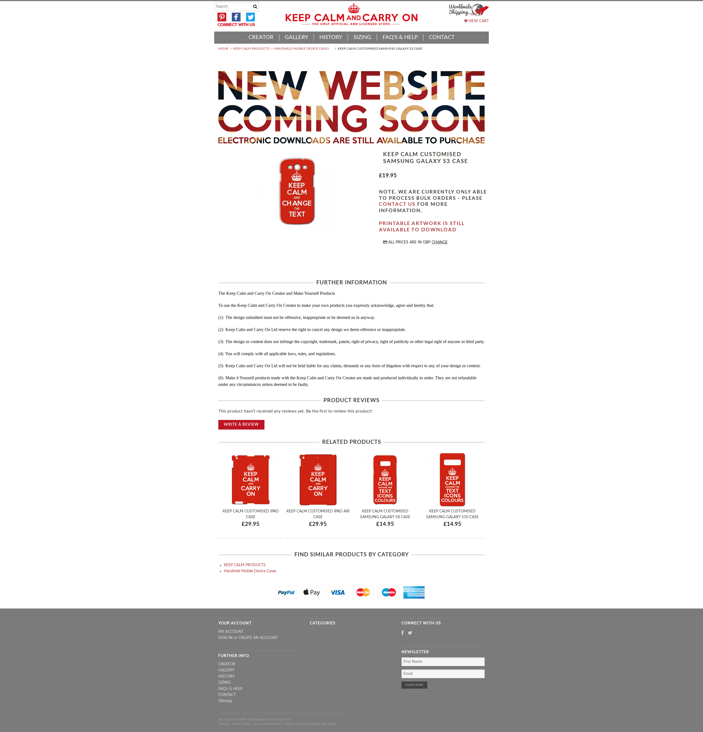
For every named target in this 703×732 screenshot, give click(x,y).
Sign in (225, 638)
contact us (397, 204)
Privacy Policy (240, 723)
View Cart (478, 21)
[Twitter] (410, 633)
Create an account (258, 638)
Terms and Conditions (267, 723)
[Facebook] (402, 633)
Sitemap (225, 701)
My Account (231, 632)
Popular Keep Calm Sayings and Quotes (310, 723)
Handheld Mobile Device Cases (301, 48)
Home (223, 48)
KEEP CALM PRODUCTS (251, 48)
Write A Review (241, 425)
